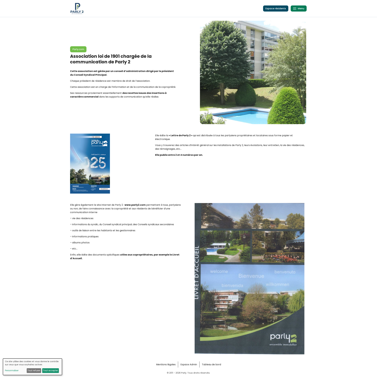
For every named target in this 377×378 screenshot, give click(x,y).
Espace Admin (188, 364)
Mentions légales (166, 364)
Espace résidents (275, 8)
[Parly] (77, 8)
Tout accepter (50, 370)
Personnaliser (12, 370)
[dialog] (32, 366)
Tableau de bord (211, 364)
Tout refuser (33, 370)
